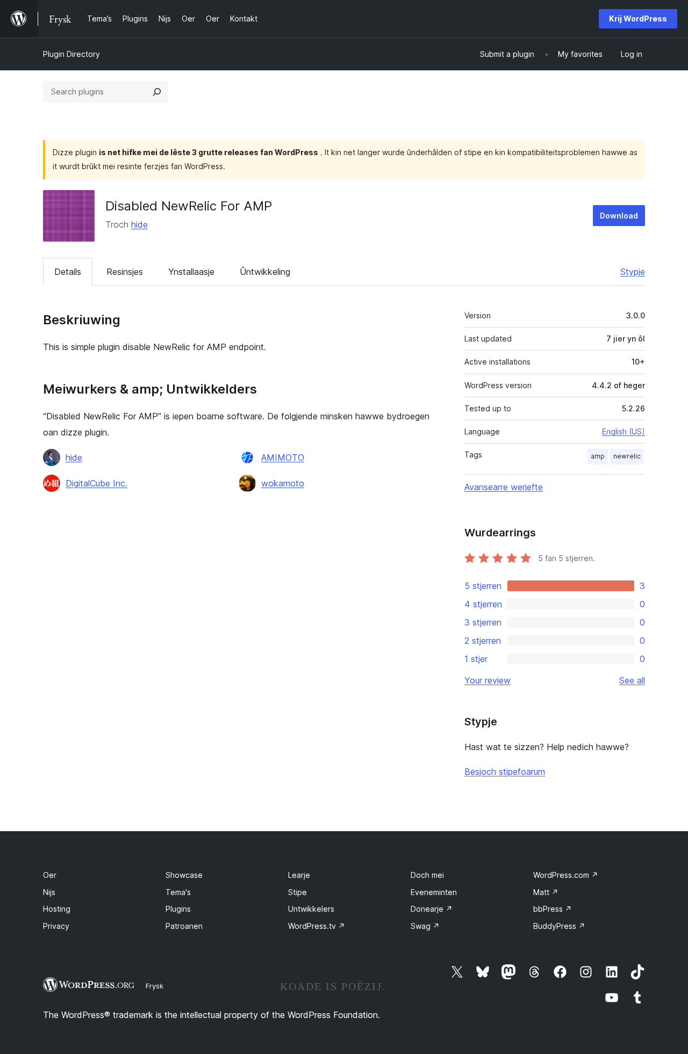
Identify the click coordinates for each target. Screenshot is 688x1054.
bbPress (552, 908)
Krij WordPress (638, 18)
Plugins (178, 908)
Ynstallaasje (191, 271)
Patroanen (184, 926)
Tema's (178, 892)
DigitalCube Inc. (96, 483)
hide (139, 224)
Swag (425, 926)
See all (632, 680)
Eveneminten (434, 892)
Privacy (56, 926)
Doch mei (427, 874)
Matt (545, 892)
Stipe (297, 892)
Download (619, 215)
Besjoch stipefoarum (504, 771)
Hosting (56, 908)
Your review (487, 680)
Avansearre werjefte (503, 487)
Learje (299, 874)
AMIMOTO (282, 457)
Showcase (184, 874)
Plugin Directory (71, 54)
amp (598, 456)
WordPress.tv (316, 926)
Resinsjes (124, 271)
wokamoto (282, 483)
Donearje (432, 908)
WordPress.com (565, 874)
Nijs (49, 892)
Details (67, 271)
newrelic (627, 456)
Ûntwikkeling (265, 271)
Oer (49, 874)
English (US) (623, 431)
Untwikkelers (311, 908)
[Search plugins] (157, 92)
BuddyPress (559, 926)
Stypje (632, 271)
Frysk (154, 986)
